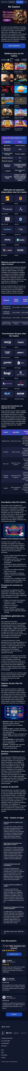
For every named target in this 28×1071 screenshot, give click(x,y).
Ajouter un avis (14, 954)
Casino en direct (11, 59)
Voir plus (14, 1014)
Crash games (18, 60)
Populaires (4, 59)
